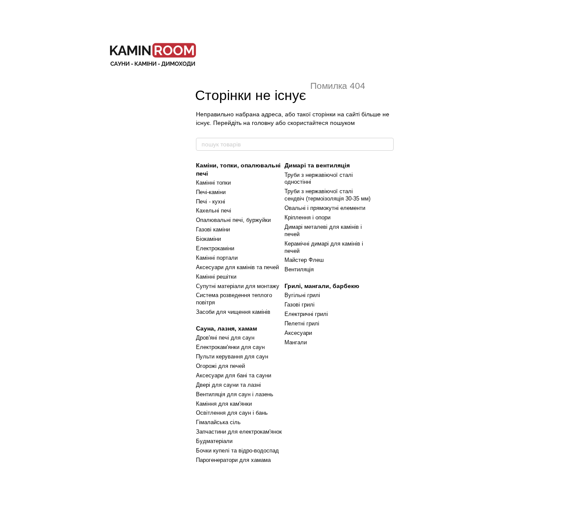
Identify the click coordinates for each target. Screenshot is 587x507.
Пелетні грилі (301, 323)
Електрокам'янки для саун (230, 347)
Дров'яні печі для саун (225, 337)
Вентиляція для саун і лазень (234, 394)
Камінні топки (213, 182)
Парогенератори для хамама (233, 460)
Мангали (295, 342)
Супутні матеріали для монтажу (237, 286)
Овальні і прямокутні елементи (324, 208)
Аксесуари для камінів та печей (237, 267)
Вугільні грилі (302, 295)
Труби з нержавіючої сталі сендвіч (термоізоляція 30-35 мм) (327, 195)
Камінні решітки (216, 276)
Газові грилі (299, 304)
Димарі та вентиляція (317, 165)
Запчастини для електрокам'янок (239, 431)
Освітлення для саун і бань (232, 413)
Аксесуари (298, 333)
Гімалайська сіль (218, 422)
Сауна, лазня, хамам (226, 328)
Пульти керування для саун (232, 356)
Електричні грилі (306, 314)
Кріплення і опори (307, 217)
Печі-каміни (211, 192)
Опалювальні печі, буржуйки (233, 220)
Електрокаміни (215, 248)
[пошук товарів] (387, 144)
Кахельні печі (213, 210)
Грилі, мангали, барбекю (321, 285)
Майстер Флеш (304, 260)
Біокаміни (208, 239)
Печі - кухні (210, 201)
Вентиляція (299, 269)
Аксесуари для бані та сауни (233, 375)
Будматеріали (214, 441)
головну (263, 122)
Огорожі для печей (220, 366)
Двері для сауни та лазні (228, 385)
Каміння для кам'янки (224, 404)
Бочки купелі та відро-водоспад (237, 450)
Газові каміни (213, 229)
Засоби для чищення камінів (233, 312)
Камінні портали (217, 258)
